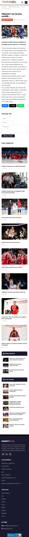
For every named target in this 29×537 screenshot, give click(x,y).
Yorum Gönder (9, 136)
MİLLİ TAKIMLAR (6, 475)
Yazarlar (4, 510)
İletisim (3, 507)
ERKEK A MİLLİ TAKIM (14, 7)
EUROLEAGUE (5, 466)
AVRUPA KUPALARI (7, 469)
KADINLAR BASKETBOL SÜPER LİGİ (11, 483)
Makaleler (4, 513)
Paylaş (5, 105)
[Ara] (26, 2)
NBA (3, 472)
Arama (3, 516)
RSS (3, 496)
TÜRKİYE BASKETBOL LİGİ (9, 477)
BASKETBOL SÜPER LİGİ (8, 463)
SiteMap (4, 499)
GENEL (3, 480)
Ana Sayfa (4, 7)
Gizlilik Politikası (6, 493)
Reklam (3, 501)
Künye (3, 504)
